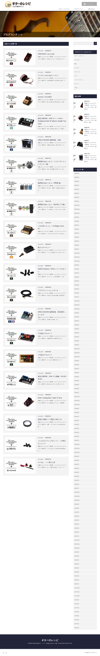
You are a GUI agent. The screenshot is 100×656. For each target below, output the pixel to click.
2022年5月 (76, 376)
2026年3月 (76, 193)
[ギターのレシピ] (18, 4)
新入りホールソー (44, 247)
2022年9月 (76, 360)
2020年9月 (76, 456)
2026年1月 (76, 201)
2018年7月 (76, 560)
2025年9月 (76, 217)
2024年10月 (77, 261)
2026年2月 (76, 197)
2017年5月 (76, 615)
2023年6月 (76, 324)
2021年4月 (76, 428)
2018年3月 (76, 576)
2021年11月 (77, 400)
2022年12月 (77, 348)
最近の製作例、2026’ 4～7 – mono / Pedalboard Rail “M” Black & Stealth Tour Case (52, 121)
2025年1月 (76, 249)
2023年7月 (76, 320)
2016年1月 (76, 627)
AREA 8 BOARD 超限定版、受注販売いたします (51, 313)
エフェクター (41, 50)
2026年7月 (76, 177)
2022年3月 (76, 384)
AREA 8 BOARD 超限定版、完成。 (50, 140)
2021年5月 (76, 424)
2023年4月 (76, 332)
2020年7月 (76, 464)
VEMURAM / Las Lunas (46, 54)
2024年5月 (76, 281)
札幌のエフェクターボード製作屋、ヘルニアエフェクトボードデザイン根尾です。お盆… (90, 119)
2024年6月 (76, 277)
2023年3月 (76, 336)
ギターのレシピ (50, 640)
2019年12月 (77, 492)
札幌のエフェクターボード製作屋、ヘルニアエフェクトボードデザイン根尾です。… (90, 106)
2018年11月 (77, 544)
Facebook (3, 653)
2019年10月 (77, 500)
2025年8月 (76, 221)
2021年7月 (76, 416)
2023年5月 (76, 328)
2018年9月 (76, 552)
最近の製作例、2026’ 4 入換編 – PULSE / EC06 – (52, 378)
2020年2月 (76, 484)
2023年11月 (77, 304)
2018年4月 (76, 572)
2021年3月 (76, 432)
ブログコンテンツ (79, 9)
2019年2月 (76, 532)
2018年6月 (76, 564)
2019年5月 (76, 520)
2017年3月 (76, 623)
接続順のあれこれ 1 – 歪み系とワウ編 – (52, 204)
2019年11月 (77, 496)
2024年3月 (76, 289)
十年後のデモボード (45, 333)
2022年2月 (76, 388)
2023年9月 (76, 312)
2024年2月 (76, 293)
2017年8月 (76, 603)
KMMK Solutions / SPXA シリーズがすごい (52, 270)
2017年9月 (76, 599)
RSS (6, 653)
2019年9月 (76, 504)
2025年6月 (76, 229)
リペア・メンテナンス (79, 55)
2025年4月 (76, 237)
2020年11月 (77, 448)
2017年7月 (76, 607)
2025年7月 (76, 225)
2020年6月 (76, 468)
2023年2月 (76, 340)
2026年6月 (76, 181)
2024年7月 (76, 273)
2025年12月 (77, 205)
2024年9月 (76, 265)
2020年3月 (76, 480)
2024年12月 (77, 253)
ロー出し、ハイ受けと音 (46, 462)
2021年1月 (76, 440)
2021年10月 (77, 404)
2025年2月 (76, 245)
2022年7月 (76, 368)
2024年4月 (76, 285)
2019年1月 (76, 536)
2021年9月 (76, 408)
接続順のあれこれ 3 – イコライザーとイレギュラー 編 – (52, 163)
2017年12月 (77, 587)
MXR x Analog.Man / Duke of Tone (50, 398)
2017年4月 (76, 619)
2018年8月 (76, 556)
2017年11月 (77, 591)
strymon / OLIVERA (45, 97)
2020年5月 (76, 472)
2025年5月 (76, 233)
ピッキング (76, 67)
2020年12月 (77, 444)
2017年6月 (76, 611)
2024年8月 (76, 269)
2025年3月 (76, 241)
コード (75, 75)
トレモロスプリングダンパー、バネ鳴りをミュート (52, 442)
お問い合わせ (91, 9)
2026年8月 (76, 173)
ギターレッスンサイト (64, 9)
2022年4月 (76, 380)
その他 (75, 87)
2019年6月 (76, 516)
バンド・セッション (78, 79)
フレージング (77, 71)
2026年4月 (76, 189)
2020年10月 (77, 452)
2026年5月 (76, 185)
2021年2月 (76, 436)
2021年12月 (77, 396)
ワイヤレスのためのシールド (48, 75)
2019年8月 (76, 508)
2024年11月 (77, 257)
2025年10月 (77, 213)
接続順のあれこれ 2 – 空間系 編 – (50, 183)
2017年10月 (77, 595)
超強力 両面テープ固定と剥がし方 (50, 419)
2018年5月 (76, 568)
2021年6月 (76, 420)
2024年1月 (76, 297)
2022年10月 (77, 356)
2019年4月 (76, 524)
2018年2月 (76, 580)
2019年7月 (76, 512)
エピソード (76, 83)
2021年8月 (76, 412)
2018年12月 (77, 540)
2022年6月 (76, 372)
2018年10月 (77, 548)
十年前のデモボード (45, 355)
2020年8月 (76, 460)
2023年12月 (77, 301)
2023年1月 (76, 344)
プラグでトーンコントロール (48, 290)
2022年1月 (76, 392)
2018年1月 (76, 583)
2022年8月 (76, 364)
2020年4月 (76, 476)
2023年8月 (76, 316)
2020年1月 (76, 488)
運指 (75, 63)
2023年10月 (77, 308)
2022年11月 (77, 352)
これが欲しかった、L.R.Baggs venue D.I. (51, 227)
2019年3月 (76, 528)
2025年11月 (77, 209)
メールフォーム (91, 4)
